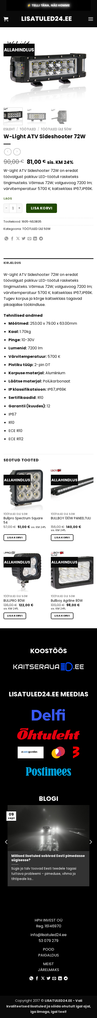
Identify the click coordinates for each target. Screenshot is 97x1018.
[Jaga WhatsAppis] (6, 239)
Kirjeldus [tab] (12, 263)
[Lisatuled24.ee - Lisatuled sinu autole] (48, 19)
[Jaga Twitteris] (23, 239)
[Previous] (11, 70)
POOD (48, 949)
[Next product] (7, 151)
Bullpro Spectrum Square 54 (23, 520)
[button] (6, 19)
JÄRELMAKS (48, 969)
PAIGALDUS (48, 955)
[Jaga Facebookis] (12, 239)
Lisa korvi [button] (15, 537)
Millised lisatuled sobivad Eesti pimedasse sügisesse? (48, 858)
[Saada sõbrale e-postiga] (29, 239)
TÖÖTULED (28, 129)
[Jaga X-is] (18, 239)
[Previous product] (16, 151)
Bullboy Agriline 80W (67, 601)
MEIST (48, 964)
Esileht (9, 129)
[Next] (85, 70)
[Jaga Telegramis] (41, 239)
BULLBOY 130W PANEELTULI (71, 518)
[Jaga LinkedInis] (35, 239)
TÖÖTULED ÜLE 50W (56, 129)
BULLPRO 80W (14, 601)
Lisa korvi (42, 208)
